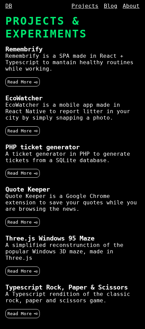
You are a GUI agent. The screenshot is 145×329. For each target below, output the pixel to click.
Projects (84, 6)
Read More (19, 81)
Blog (110, 6)
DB (8, 6)
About (131, 6)
